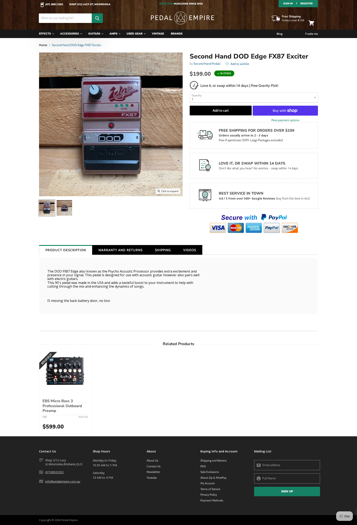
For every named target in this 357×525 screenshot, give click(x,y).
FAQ (203, 466)
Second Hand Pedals (207, 64)
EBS (45, 416)
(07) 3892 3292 (54, 4)
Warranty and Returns (120, 250)
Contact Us (154, 466)
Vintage (158, 34)
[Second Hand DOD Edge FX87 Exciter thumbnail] (47, 208)
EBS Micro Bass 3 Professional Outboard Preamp (62, 405)
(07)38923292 (54, 472)
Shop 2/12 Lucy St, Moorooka (89, 4)
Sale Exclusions (209, 472)
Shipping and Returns (213, 460)
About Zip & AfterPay (213, 478)
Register (306, 3)
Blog (280, 33)
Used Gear (135, 34)
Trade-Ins (311, 33)
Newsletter (153, 472)
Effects (45, 34)
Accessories (70, 34)
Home (43, 45)
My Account (207, 483)
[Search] (97, 18)
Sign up (287, 491)
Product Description (65, 250)
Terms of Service (210, 489)
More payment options (285, 120)
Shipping (163, 250)
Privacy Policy (208, 494)
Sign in (288, 3)
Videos (189, 250)
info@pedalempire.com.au (62, 481)
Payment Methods (211, 500)
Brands (176, 34)
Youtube (152, 478)
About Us (152, 460)
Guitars (94, 34)
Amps (113, 34)
